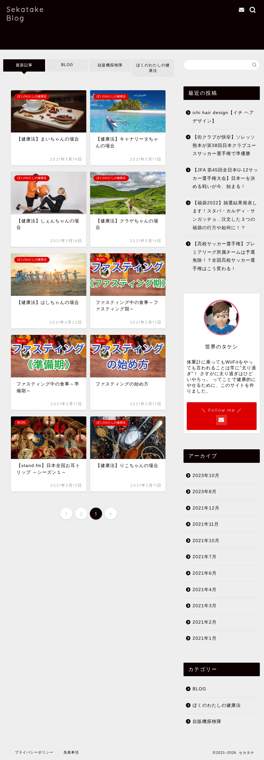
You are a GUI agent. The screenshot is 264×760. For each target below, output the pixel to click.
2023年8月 (205, 491)
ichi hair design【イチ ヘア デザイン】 (223, 116)
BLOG (67, 65)
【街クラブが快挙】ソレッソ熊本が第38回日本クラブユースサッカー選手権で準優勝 (224, 145)
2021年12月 (206, 508)
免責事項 (71, 752)
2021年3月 (205, 605)
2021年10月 (206, 540)
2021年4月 (205, 589)
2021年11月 (206, 524)
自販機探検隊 (110, 65)
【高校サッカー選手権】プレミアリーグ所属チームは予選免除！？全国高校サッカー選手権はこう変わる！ (224, 256)
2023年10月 (206, 475)
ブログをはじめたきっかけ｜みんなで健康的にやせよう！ (158, 17)
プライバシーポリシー (112, 10)
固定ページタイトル (109, 38)
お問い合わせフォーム (112, 3)
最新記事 (24, 65)
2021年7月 (205, 556)
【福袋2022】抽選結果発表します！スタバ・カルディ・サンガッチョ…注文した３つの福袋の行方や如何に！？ (225, 215)
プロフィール (100, 24)
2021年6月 (205, 573)
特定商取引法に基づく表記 (118, 46)
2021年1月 (205, 638)
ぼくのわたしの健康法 (112, 31)
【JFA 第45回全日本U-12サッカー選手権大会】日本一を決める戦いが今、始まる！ (225, 178)
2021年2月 (205, 622)
